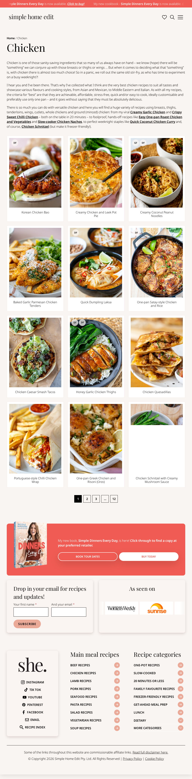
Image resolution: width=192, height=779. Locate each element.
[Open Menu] (180, 17)
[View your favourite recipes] (164, 17)
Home (11, 38)
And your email (63, 604)
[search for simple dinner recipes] (172, 17)
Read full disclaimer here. (150, 752)
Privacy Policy (132, 758)
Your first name (25, 604)
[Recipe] (35, 179)
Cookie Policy (154, 758)
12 (114, 499)
